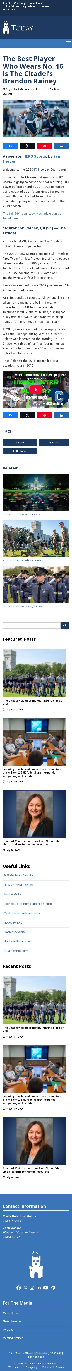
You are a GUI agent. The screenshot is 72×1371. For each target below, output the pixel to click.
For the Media (12, 894)
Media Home (10, 1313)
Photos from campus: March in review (21, 514)
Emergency (31, 1367)
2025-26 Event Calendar (18, 876)
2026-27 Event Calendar (18, 885)
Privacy (60, 1367)
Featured (40, 89)
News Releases (12, 1321)
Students (7, 94)
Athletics (30, 89)
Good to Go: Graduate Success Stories (28, 904)
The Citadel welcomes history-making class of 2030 (33, 702)
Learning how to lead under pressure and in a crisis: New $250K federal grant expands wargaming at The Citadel (32, 772)
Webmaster (14, 1367)
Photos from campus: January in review (22, 606)
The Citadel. (29, 1363)
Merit (53, 1287)
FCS (37, 170)
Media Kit (8, 1330)
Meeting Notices (13, 1338)
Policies (46, 1367)
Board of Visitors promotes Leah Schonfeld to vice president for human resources (26, 6)
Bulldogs (54, 442)
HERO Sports (34, 156)
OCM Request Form (16, 951)
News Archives (13, 923)
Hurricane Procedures (17, 941)
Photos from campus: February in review (23, 560)
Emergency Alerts (15, 932)
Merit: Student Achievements (22, 913)
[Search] (65, 625)
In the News (20, 451)
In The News (53, 89)
